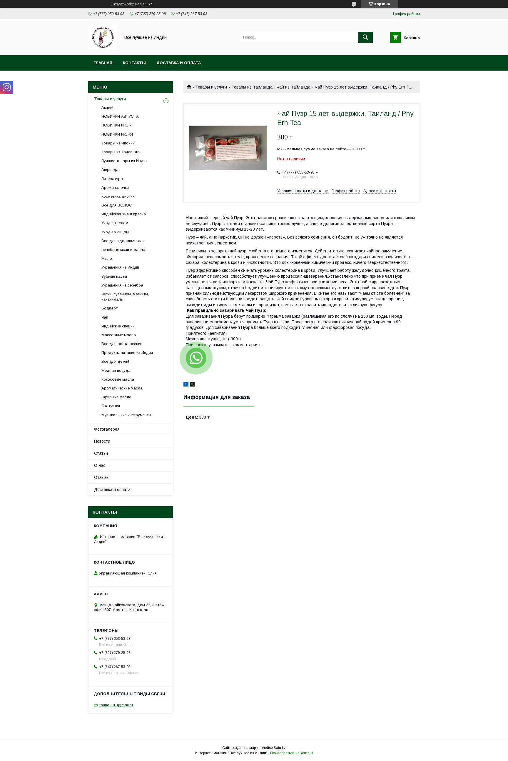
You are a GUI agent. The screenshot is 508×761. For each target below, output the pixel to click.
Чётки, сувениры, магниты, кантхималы (125, 297)
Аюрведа (109, 169)
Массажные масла (118, 335)
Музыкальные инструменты (126, 415)
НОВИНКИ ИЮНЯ (117, 134)
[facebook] (185, 385)
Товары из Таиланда (252, 87)
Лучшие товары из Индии (124, 161)
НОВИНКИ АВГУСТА (120, 116)
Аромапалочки (115, 187)
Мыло (106, 258)
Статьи (101, 453)
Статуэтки (110, 406)
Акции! (107, 107)
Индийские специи (118, 326)
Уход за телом (114, 223)
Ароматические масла (122, 388)
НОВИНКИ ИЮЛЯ (116, 125)
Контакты (134, 63)
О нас (99, 465)
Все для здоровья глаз (122, 241)
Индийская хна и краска (123, 214)
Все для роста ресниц (122, 344)
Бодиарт (109, 308)
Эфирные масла (116, 397)
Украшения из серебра (122, 285)
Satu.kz (280, 748)
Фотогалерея (107, 429)
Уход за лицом (115, 232)
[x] (192, 385)
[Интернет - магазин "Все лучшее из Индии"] (102, 47)
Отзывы (101, 477)
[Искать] (365, 37)
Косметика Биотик (117, 196)
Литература (112, 178)
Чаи (104, 317)
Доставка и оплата (178, 63)
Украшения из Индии (120, 267)
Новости (102, 441)
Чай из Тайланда (293, 87)
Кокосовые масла (117, 379)
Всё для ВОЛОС (116, 205)
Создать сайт (122, 4)
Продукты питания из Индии (127, 352)
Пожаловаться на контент (291, 753)
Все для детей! (115, 361)
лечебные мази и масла (123, 249)
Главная (102, 63)
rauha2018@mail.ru (116, 705)
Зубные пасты (114, 276)
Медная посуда (116, 370)
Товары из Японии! (118, 143)
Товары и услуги (211, 87)
